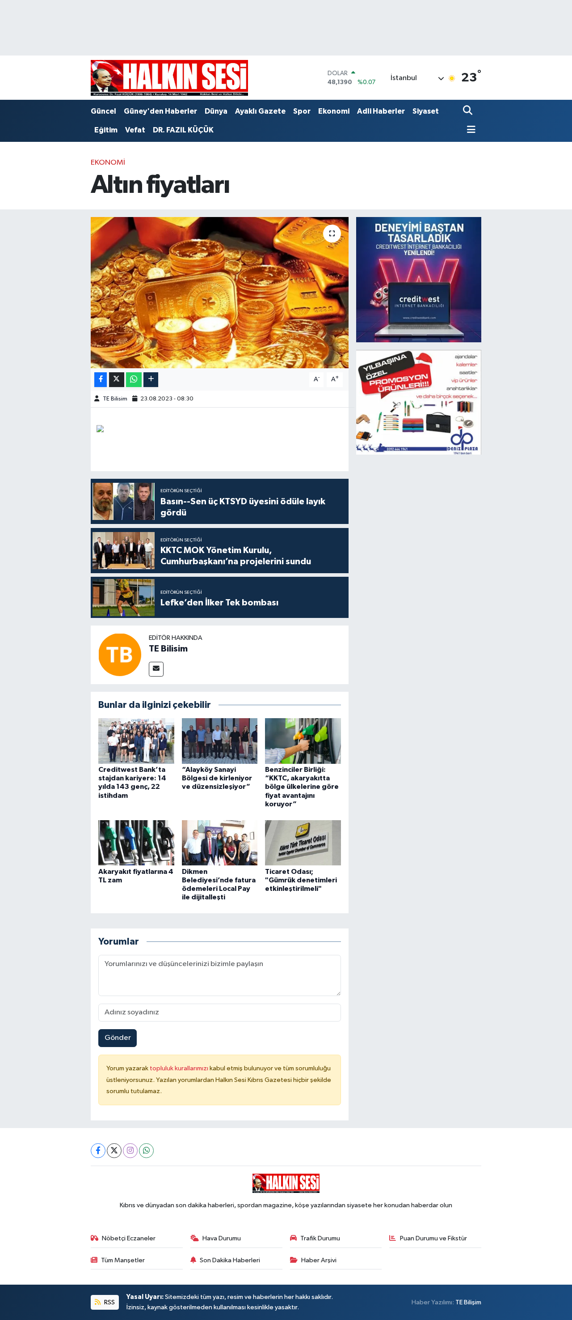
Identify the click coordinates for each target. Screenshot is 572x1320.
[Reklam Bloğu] (418, 279)
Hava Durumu (221, 1238)
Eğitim (106, 130)
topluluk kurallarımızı (180, 1068)
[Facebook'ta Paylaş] (100, 379)
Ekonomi (333, 111)
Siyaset (425, 111)
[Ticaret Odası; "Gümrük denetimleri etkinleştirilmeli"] (303, 843)
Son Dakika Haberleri (230, 1260)
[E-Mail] (156, 669)
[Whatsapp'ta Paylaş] (134, 379)
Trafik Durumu (320, 1238)
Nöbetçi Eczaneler (129, 1238)
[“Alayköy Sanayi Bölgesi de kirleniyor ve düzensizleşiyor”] (220, 741)
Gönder (118, 1038)
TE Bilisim (115, 399)
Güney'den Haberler (160, 111)
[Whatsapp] (146, 1150)
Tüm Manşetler (123, 1260)
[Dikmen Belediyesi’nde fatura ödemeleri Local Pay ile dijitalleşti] (220, 843)
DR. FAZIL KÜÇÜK (183, 130)
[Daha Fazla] (150, 379)
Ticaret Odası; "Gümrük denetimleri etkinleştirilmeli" (301, 880)
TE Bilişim (468, 1302)
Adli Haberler (381, 111)
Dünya (216, 111)
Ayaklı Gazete (260, 111)
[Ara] (468, 111)
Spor (302, 111)
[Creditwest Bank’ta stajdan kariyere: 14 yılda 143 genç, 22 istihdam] (136, 741)
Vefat (135, 130)
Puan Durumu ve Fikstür (433, 1238)
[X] (114, 1150)
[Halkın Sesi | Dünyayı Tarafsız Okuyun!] (169, 77)
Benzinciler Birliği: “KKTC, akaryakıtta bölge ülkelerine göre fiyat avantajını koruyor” (302, 787)
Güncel (103, 111)
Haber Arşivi (318, 1260)
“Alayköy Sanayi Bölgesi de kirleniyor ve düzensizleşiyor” (217, 778)
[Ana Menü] (469, 130)
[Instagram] (130, 1150)
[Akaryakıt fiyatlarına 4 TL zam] (136, 843)
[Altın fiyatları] (220, 292)
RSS (109, 1302)
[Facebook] (98, 1150)
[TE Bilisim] (119, 654)
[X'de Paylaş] (116, 379)
